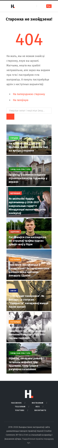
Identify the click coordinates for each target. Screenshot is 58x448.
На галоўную (20, 100)
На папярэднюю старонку (29, 94)
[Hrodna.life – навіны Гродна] (12, 6)
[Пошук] (39, 6)
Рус (49, 6)
